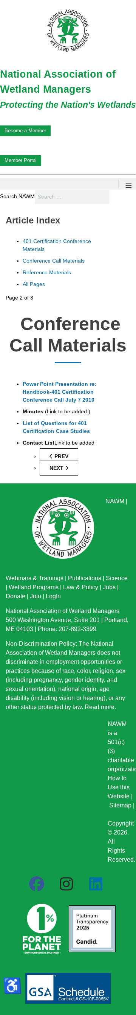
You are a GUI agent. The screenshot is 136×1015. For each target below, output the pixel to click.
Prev (60, 456)
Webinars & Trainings (34, 578)
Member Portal (21, 160)
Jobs (109, 587)
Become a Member (25, 130)
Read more (99, 707)
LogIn (53, 596)
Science (117, 578)
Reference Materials (47, 272)
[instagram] (66, 884)
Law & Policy (80, 587)
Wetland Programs (34, 587)
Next (57, 468)
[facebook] (37, 884)
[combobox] (72, 197)
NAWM (114, 501)
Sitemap (120, 805)
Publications (84, 578)
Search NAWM (17, 196)
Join (35, 596)
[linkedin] (95, 884)
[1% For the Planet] (40, 926)
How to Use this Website (119, 787)
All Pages (34, 284)
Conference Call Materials (54, 261)
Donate (15, 596)
